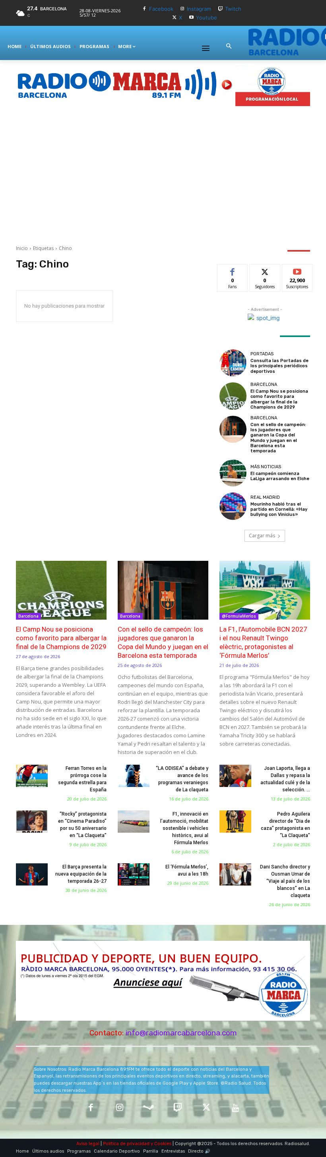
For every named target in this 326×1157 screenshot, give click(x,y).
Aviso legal (87, 1143)
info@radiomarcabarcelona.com (181, 1032)
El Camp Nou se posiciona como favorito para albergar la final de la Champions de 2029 (279, 399)
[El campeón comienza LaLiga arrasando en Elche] (232, 472)
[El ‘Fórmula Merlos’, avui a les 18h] (133, 874)
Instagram (199, 9)
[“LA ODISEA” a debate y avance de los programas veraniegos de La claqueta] (133, 776)
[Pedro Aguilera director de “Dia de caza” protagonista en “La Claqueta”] (235, 821)
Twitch (233, 9)
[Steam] (148, 1108)
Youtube (206, 17)
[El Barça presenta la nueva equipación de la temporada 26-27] (32, 874)
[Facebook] (144, 9)
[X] (174, 17)
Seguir (265, 270)
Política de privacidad (126, 1143)
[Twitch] (220, 9)
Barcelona (263, 384)
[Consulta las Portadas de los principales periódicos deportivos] (232, 362)
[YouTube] (235, 1108)
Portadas (262, 354)
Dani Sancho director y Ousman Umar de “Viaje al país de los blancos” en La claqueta (285, 881)
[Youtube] (191, 17)
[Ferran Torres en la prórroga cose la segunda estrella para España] (32, 776)
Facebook (161, 9)
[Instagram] (182, 9)
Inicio (22, 248)
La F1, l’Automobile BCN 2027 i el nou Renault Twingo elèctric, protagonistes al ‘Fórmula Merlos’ (263, 642)
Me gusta (233, 270)
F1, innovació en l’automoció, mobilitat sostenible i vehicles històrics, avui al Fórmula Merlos (184, 828)
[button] (229, 46)
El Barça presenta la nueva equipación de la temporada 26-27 (81, 874)
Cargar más (262, 535)
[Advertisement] (163, 175)
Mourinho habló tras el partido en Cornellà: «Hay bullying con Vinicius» (278, 509)
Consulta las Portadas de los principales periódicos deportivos (279, 366)
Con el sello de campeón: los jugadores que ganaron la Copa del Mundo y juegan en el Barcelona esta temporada (278, 437)
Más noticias (265, 467)
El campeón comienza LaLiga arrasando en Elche (279, 476)
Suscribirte (297, 270)
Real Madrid (265, 497)
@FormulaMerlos (239, 616)
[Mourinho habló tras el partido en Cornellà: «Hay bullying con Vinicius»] (232, 505)
